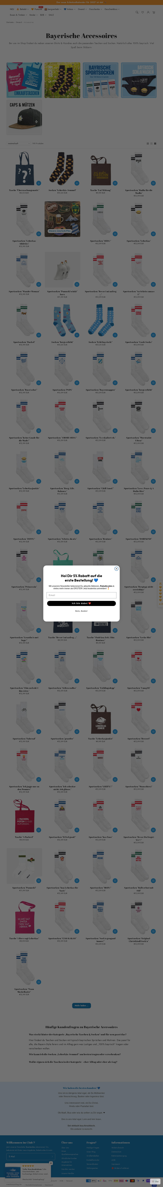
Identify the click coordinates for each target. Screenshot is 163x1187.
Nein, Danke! (81, 611)
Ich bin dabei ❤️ (81, 603)
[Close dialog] (116, 569)
